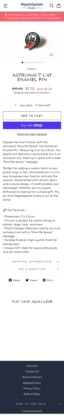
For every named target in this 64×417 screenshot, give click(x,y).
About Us (31, 365)
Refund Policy (32, 394)
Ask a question (32, 269)
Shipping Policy (32, 382)
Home (31, 68)
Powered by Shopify (32, 411)
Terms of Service (32, 377)
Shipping (18, 92)
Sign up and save (31, 403)
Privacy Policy (32, 388)
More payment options (32, 134)
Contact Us (32, 371)
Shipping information (32, 261)
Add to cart (14, 330)
